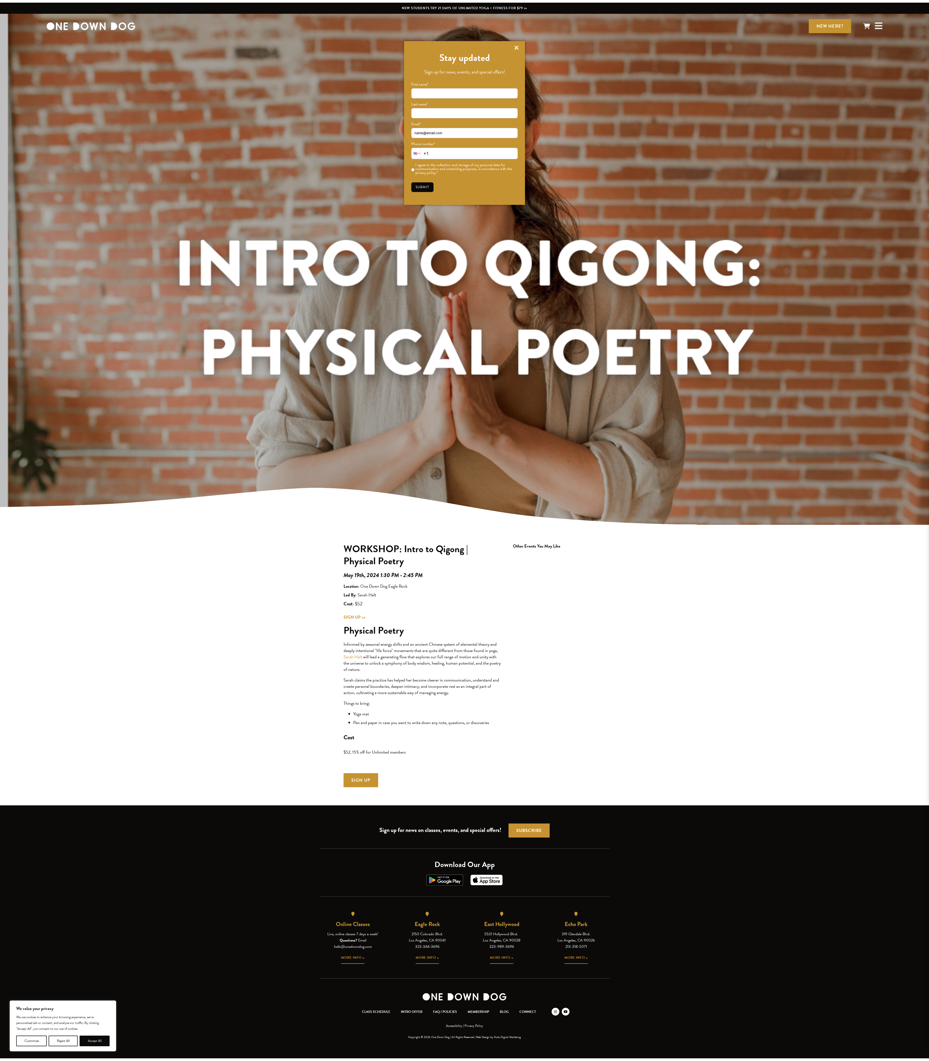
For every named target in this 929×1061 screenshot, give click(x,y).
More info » (353, 957)
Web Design (483, 1037)
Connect (527, 1011)
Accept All (95, 1040)
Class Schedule (376, 1011)
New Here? (830, 26)
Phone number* (423, 144)
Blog (504, 1011)
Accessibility (454, 1025)
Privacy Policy (473, 1025)
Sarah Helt (353, 656)
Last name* (419, 104)
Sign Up (360, 780)
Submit (422, 187)
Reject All (63, 1040)
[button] (416, 153)
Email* (416, 124)
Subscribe (529, 830)
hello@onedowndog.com (353, 947)
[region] (63, 1026)
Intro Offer (411, 1011)
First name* (419, 84)
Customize (31, 1040)
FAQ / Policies (445, 1011)
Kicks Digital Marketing (507, 1037)
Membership (478, 1011)
